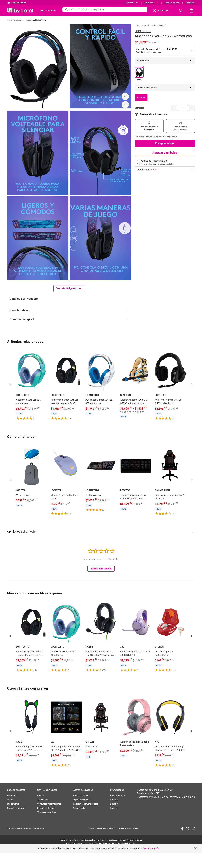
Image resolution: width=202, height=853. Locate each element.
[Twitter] (187, 828)
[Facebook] (182, 828)
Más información (151, 848)
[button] (10, 384)
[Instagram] (193, 828)
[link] (31, 384)
